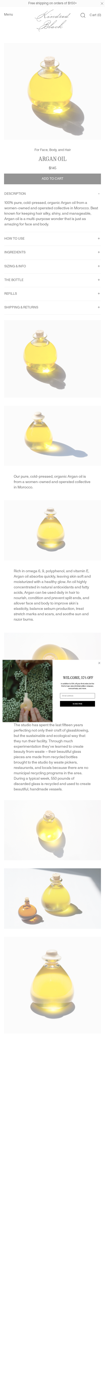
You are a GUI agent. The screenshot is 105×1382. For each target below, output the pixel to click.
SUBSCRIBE (77, 704)
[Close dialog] (99, 663)
